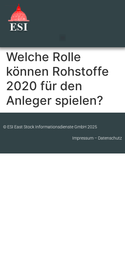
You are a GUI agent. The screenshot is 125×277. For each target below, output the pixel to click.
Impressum (82, 138)
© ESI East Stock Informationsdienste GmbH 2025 (50, 126)
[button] (62, 37)
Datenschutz (110, 138)
